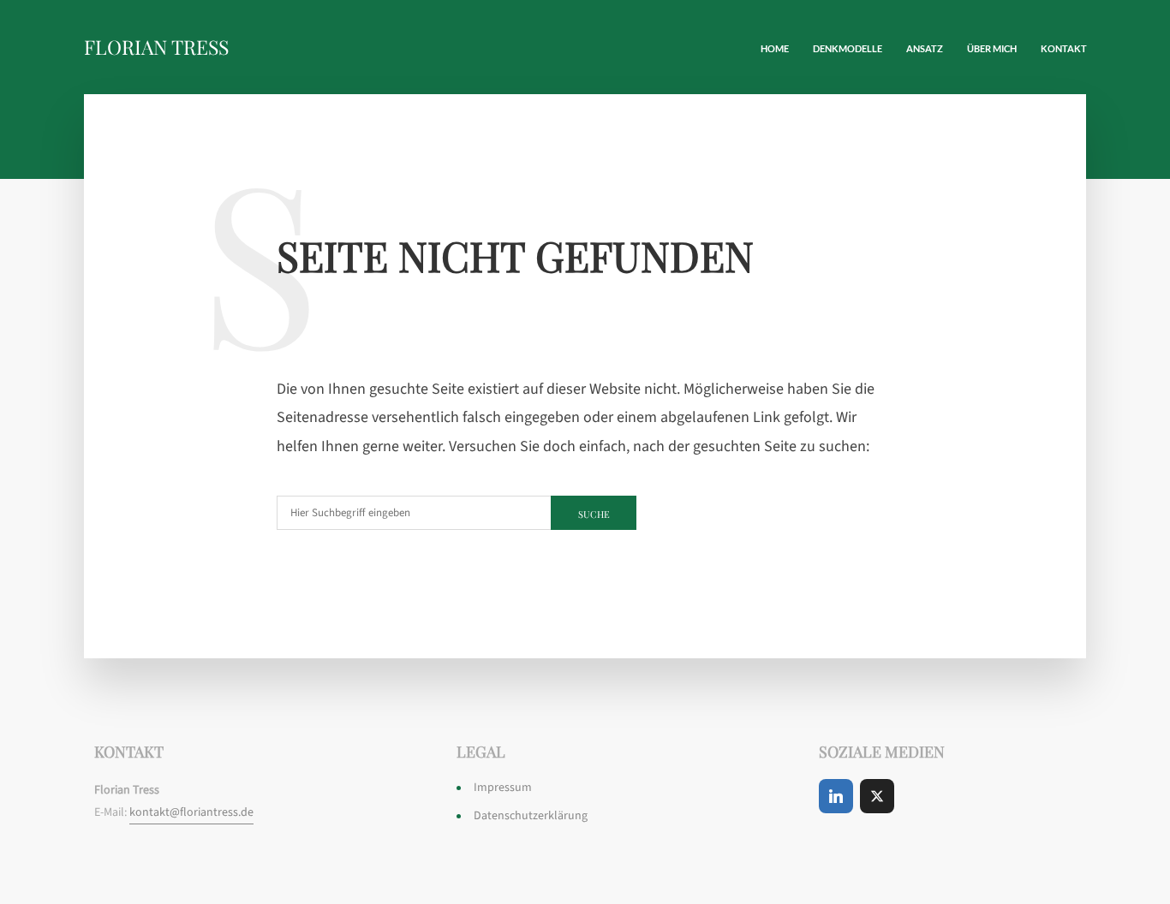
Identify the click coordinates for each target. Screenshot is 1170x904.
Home (775, 48)
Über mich (992, 48)
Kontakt (1064, 48)
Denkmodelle (847, 48)
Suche (594, 514)
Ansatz (924, 48)
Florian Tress (156, 46)
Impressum (503, 787)
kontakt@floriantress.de (191, 812)
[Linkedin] (836, 796)
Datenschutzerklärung (531, 815)
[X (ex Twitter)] (877, 796)
